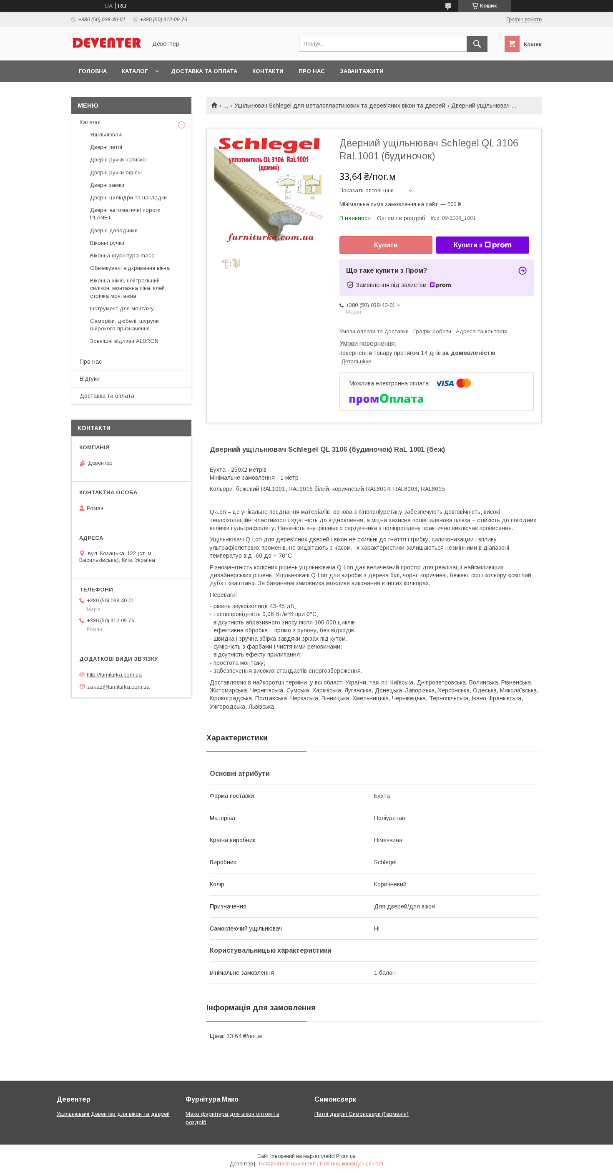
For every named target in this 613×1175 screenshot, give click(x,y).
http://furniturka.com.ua (114, 675)
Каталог (135, 71)
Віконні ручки (107, 243)
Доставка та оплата (204, 71)
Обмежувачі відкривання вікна (130, 268)
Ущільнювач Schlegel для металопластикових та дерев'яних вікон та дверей (339, 105)
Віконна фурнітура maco (122, 255)
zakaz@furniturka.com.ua (118, 686)
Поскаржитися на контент (286, 1164)
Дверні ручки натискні (118, 159)
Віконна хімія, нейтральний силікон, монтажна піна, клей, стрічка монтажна (128, 288)
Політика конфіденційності (351, 1164)
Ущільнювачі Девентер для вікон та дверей (113, 1114)
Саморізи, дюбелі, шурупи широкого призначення (124, 325)
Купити (386, 245)
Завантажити (362, 71)
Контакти (268, 71)
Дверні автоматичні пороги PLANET (125, 214)
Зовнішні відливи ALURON (124, 341)
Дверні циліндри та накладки (128, 197)
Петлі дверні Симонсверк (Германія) (361, 1114)
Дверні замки (107, 185)
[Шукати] (477, 44)
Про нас (312, 71)
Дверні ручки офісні (116, 172)
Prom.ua (346, 1156)
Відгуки (90, 378)
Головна (93, 71)
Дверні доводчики (114, 230)
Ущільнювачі (227, 539)
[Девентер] (106, 49)
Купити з (468, 245)
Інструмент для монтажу (122, 308)
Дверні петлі (106, 147)
